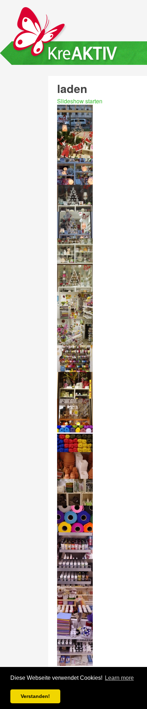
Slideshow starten (79, 101)
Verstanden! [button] (35, 696)
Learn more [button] (119, 678)
